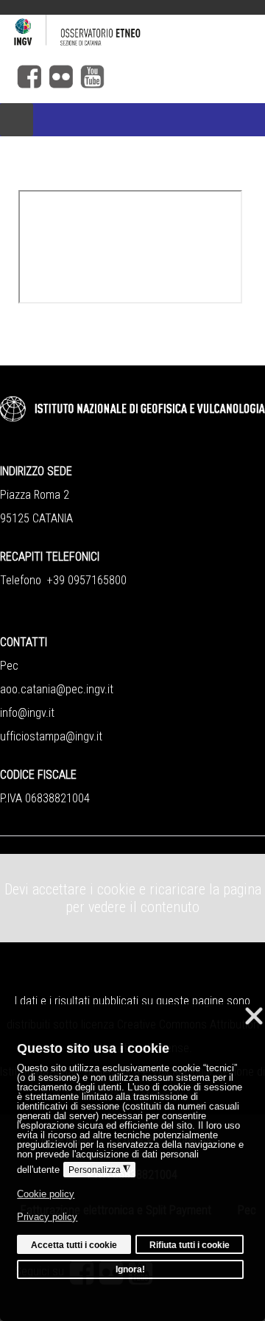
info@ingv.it (27, 713)
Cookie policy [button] (45, 1193)
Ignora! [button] (130, 1269)
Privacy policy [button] (47, 1216)
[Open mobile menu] (16, 119)
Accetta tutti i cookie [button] (74, 1245)
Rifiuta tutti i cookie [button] (189, 1245)
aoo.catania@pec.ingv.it (56, 689)
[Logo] (132, 32)
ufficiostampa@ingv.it (51, 736)
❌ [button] (254, 1016)
